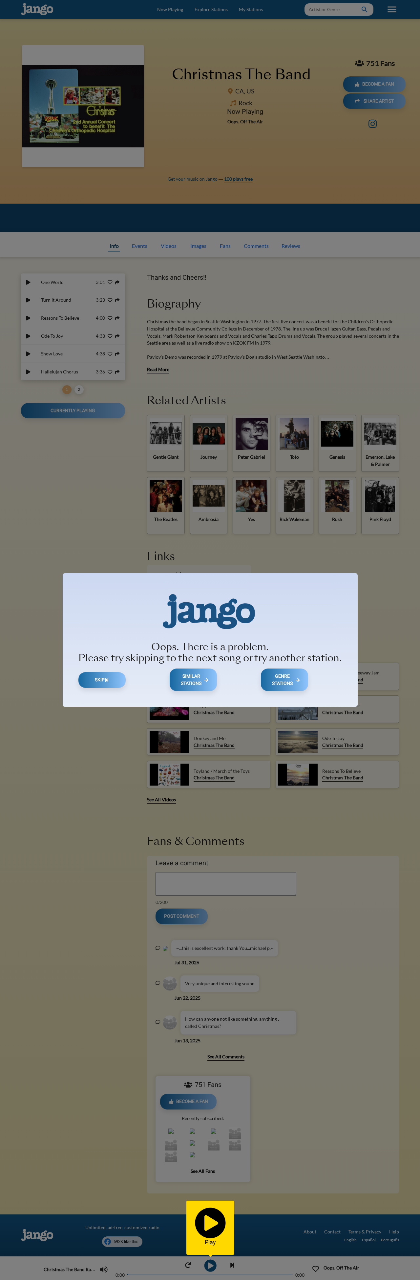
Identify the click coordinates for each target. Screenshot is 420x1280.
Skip (100, 680)
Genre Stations (282, 679)
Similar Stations (191, 679)
